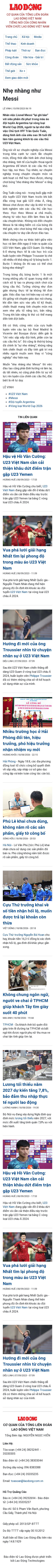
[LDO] (27, 438)
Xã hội (25, 37)
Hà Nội (7, 845)
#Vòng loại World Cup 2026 (25, 406)
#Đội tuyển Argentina (21, 402)
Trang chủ (11, 37)
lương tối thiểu (24, 1118)
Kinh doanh (27, 43)
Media (37, 37)
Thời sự (26, 50)
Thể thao (10, 43)
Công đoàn (12, 57)
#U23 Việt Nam (18, 394)
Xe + (22, 71)
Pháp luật (11, 50)
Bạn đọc (40, 50)
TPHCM (8, 1024)
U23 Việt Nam (19, 592)
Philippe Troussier (40, 675)
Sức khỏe (32, 64)
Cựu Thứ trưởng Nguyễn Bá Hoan (23, 934)
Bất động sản (13, 64)
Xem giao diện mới (16, 77)
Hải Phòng (9, 761)
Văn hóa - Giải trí (33, 57)
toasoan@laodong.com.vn (27, 1481)
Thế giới (10, 71)
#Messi (13, 398)
